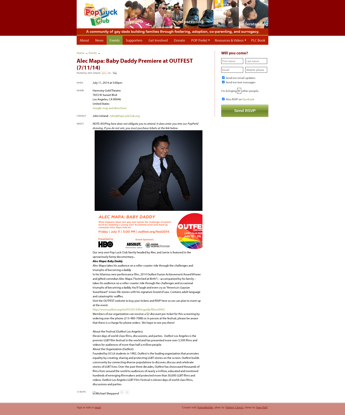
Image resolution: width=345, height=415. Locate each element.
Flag (115, 73)
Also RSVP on (239, 99)
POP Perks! (199, 40)
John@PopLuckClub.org (125, 116)
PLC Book (258, 40)
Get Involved (158, 40)
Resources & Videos (229, 40)
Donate (179, 40)
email (98, 407)
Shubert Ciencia (234, 407)
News (99, 40)
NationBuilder (205, 407)
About (84, 40)
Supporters (134, 40)
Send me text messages (240, 82)
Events (115, 40)
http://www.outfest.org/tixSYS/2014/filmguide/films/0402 (129, 309)
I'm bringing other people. (240, 91)
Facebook (248, 99)
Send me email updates (240, 78)
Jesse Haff (262, 407)
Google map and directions (110, 108)
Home (80, 53)
